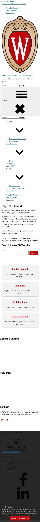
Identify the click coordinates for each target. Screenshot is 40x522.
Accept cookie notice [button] (20, 518)
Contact (5, 425)
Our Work (20, 285)
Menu (6, 100)
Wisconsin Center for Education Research (17, 75)
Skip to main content (8, 1)
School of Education (13, 8)
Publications (13, 141)
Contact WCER (20, 316)
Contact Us (10, 13)
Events (12, 163)
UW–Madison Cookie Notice (27, 514)
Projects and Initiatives (17, 139)
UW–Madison (14, 4)
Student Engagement (17, 188)
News (11, 161)
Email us (9, 471)
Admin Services (11, 10)
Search (4, 250)
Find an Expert (14, 186)
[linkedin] (23, 500)
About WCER (11, 166)
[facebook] (23, 486)
